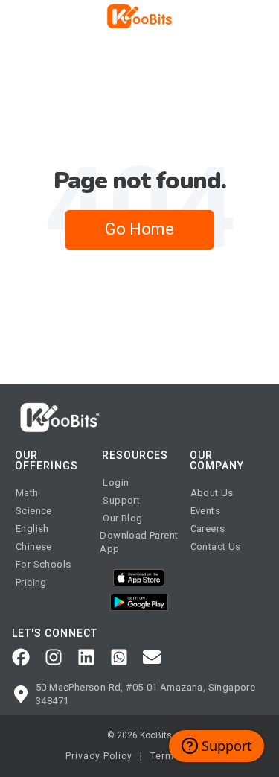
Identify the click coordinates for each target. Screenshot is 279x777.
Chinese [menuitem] (34, 546)
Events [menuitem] (205, 510)
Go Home (139, 229)
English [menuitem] (32, 528)
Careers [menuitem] (207, 528)
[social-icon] (21, 657)
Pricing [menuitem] (31, 582)
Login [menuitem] (116, 482)
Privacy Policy (98, 756)
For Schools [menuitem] (43, 564)
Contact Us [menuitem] (215, 546)
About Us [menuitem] (212, 492)
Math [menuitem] (27, 492)
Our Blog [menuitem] (122, 518)
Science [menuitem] (34, 510)
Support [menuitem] (121, 500)
